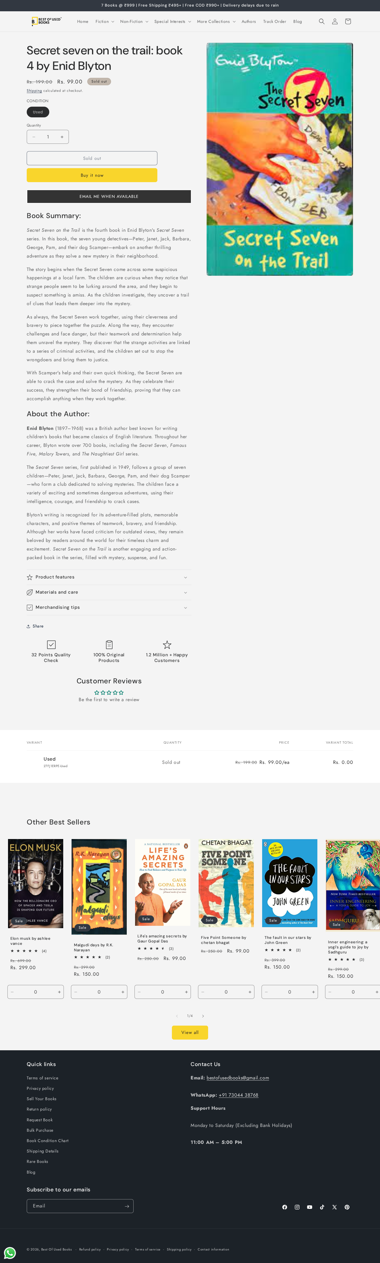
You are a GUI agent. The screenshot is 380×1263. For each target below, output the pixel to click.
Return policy (39, 1109)
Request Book (40, 1120)
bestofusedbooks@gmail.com (238, 1077)
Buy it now (92, 175)
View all (190, 1032)
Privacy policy (40, 1089)
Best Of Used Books (56, 1249)
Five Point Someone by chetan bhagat (223, 940)
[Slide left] (176, 1016)
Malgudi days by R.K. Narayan (93, 948)
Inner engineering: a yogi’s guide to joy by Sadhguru (348, 947)
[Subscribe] (126, 1206)
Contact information (213, 1249)
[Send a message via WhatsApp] (10, 1253)
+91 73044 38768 (239, 1095)
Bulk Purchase (40, 1130)
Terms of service (42, 1078)
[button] (104, 21)
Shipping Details (43, 1151)
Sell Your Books (42, 1099)
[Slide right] (203, 1016)
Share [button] (38, 626)
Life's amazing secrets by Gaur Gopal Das (162, 939)
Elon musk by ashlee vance (30, 941)
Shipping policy (179, 1249)
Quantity (34, 125)
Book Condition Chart (48, 1141)
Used (41, 113)
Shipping (34, 90)
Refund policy (90, 1249)
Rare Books (37, 1162)
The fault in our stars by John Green (288, 940)
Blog (31, 1172)
